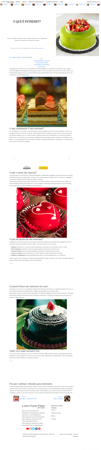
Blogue (19, 57)
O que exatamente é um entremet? (42, 60)
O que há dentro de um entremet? (42, 64)
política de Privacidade (66, 434)
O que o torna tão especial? (41, 62)
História (53, 410)
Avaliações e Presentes (52, 1)
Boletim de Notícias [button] (92, 1)
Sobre (61, 1)
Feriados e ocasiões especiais (36, 1)
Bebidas (24, 1)
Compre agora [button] (43, 167)
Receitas (18, 1)
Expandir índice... (42, 66)
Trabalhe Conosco (56, 413)
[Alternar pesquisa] (99, 2)
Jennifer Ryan (40, 48)
